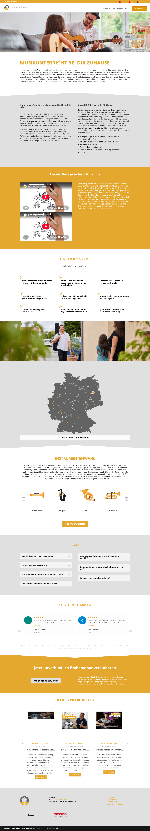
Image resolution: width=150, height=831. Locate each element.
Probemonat (139, 8)
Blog (127, 8)
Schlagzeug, (34, 743)
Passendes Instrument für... (109, 747)
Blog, (40, 743)
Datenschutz (16, 828)
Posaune (87, 510)
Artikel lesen (40, 775)
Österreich (124, 2)
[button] (23, 498)
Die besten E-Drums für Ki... (40, 749)
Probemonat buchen (45, 680)
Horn (62, 510)
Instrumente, (74, 743)
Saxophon (37, 510)
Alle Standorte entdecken (75, 437)
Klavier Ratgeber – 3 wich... (75, 749)
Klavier (81, 743)
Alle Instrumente (75, 523)
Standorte (105, 8)
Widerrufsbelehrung (28, 828)
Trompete (113, 510)
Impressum (7, 828)
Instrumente (117, 8)
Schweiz (133, 2)
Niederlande (142, 2)
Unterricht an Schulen (115, 804)
